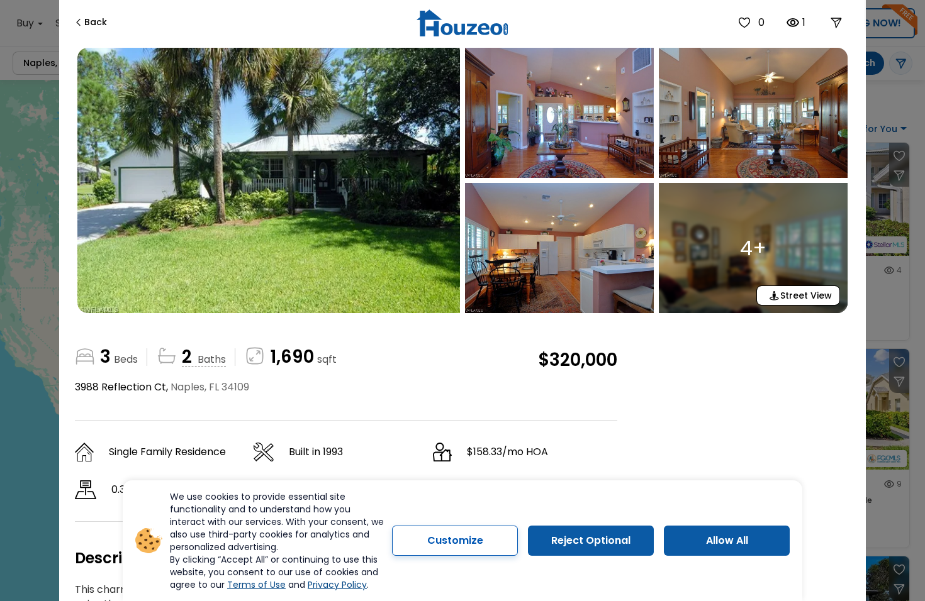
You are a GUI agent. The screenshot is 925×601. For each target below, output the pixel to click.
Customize (455, 540)
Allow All (727, 540)
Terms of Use (256, 584)
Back (95, 22)
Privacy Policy (337, 584)
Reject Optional (591, 540)
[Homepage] (462, 23)
